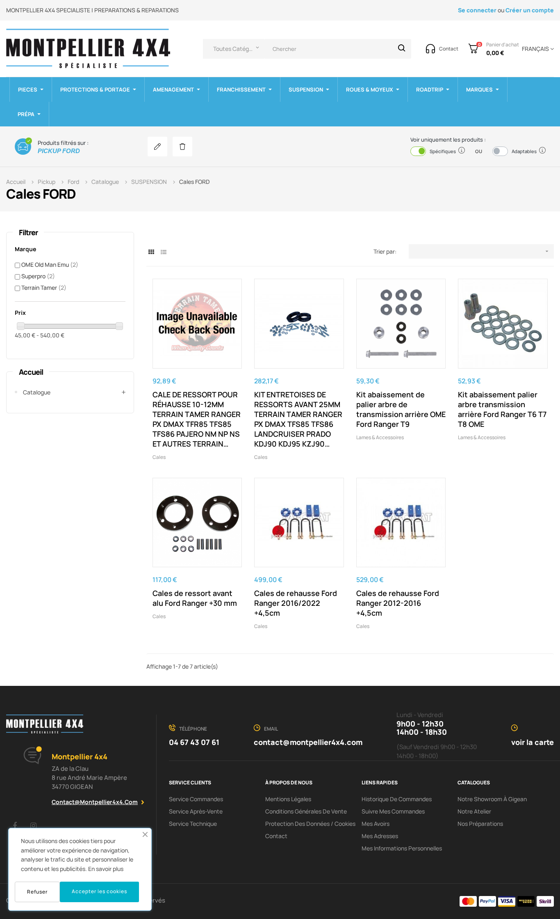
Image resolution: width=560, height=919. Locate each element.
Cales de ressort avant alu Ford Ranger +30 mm (195, 598)
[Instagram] (33, 825)
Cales (159, 457)
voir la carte (532, 742)
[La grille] (151, 252)
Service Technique (193, 823)
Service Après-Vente (196, 811)
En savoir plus (105, 869)
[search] (402, 49)
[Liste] (164, 252)
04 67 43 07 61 (194, 742)
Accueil (31, 372)
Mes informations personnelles (402, 848)
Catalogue (36, 392)
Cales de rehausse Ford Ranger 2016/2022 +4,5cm (295, 603)
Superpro (38, 276)
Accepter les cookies (99, 891)
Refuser (37, 891)
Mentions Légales (288, 799)
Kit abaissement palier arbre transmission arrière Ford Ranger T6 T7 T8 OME (502, 409)
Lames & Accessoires (380, 437)
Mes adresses (380, 836)
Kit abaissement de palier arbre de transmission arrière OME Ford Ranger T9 (401, 409)
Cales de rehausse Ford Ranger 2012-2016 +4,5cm (397, 603)
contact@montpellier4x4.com (95, 802)
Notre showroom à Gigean (492, 799)
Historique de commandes (397, 799)
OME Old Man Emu (49, 264)
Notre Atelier (474, 811)
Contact (276, 836)
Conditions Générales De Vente (306, 811)
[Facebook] (14, 825)
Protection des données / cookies (310, 823)
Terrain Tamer (43, 287)
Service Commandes (196, 799)
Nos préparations (480, 823)
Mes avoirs (375, 823)
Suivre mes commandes (393, 811)
